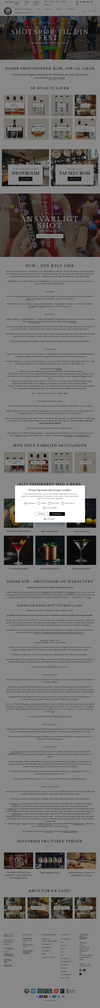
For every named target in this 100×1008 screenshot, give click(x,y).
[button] (50, 519)
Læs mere (59, 498)
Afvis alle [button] (41, 514)
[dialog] (50, 504)
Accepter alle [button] (57, 514)
